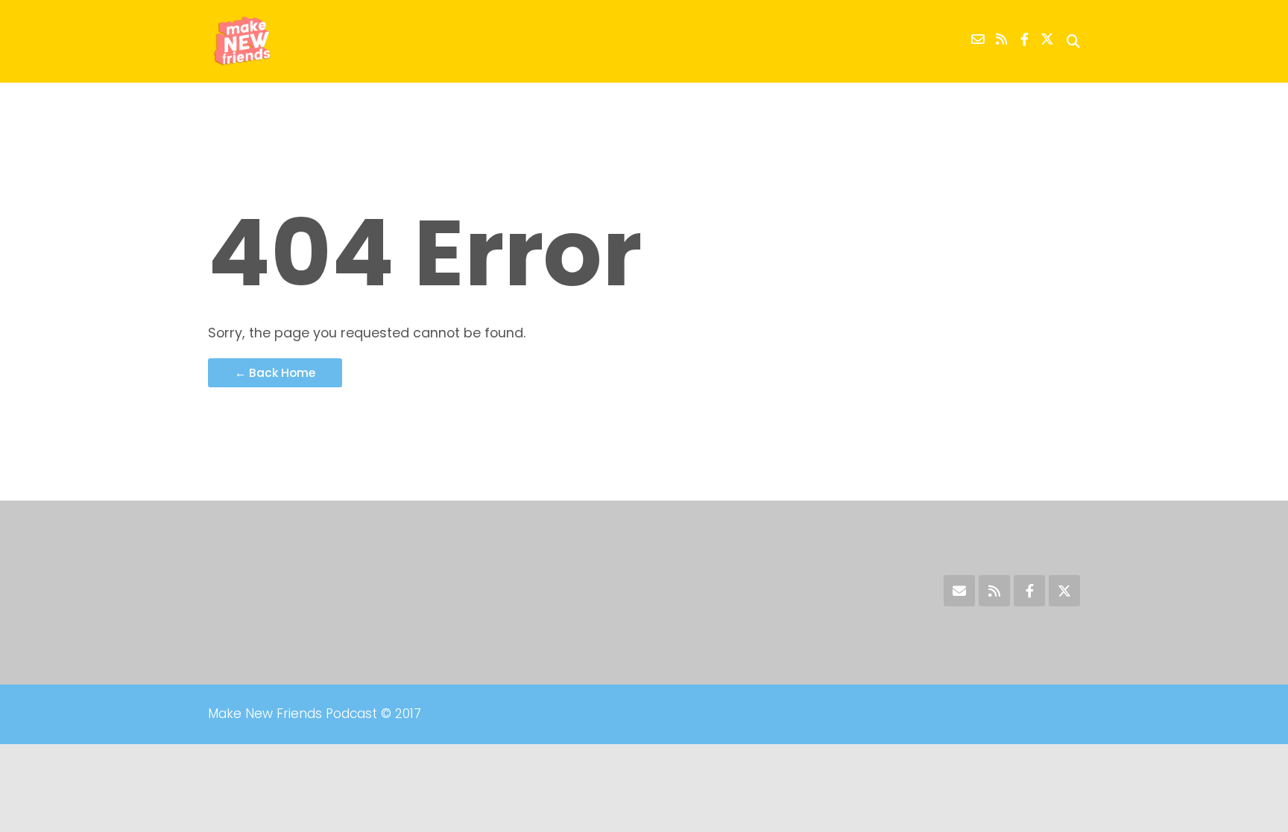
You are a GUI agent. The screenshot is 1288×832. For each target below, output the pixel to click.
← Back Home (275, 373)
